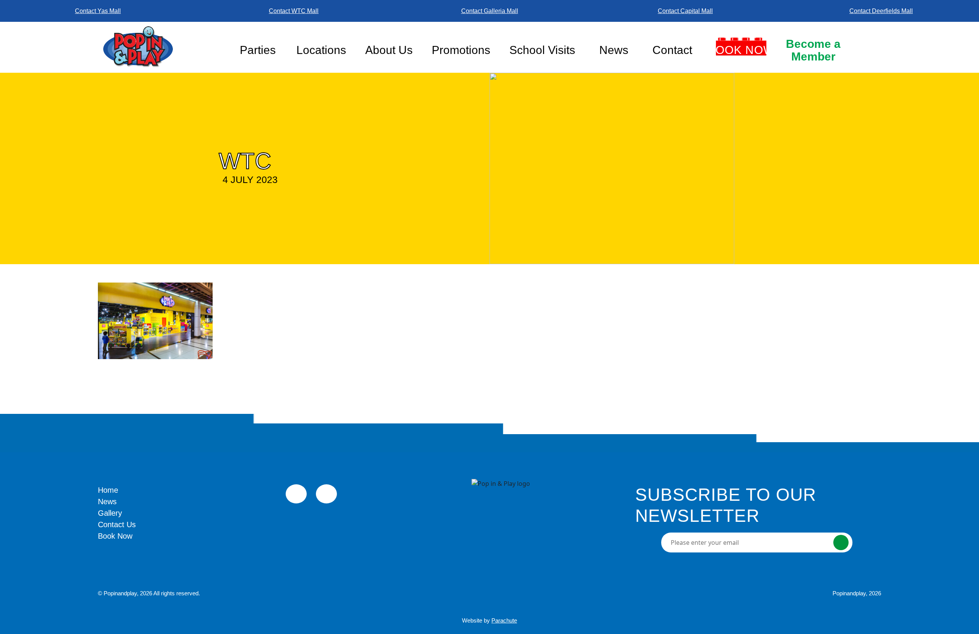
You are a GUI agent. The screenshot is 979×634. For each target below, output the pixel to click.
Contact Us (117, 524)
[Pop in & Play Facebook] (296, 493)
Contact (672, 50)
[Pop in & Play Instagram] (326, 493)
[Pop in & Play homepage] (163, 47)
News (613, 50)
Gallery (110, 513)
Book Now (740, 50)
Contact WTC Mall (294, 11)
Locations (321, 50)
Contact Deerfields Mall (881, 11)
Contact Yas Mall (98, 11)
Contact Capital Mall (685, 11)
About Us (389, 50)
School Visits (542, 50)
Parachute (504, 620)
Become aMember (813, 50)
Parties (258, 50)
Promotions (461, 50)
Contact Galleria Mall (489, 11)
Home (108, 490)
